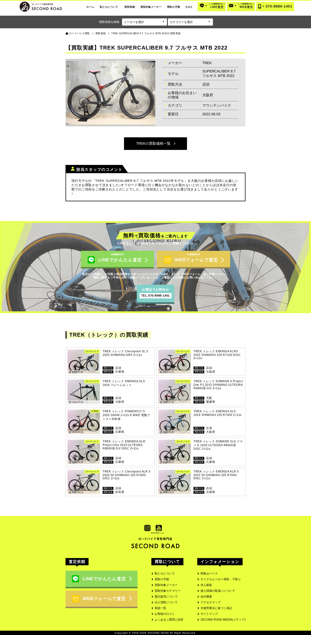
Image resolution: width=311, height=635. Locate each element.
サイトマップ (209, 613)
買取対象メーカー (151, 6)
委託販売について (166, 596)
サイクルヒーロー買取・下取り (220, 579)
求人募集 (206, 585)
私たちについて (109, 6)
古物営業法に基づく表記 (216, 608)
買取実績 (129, 6)
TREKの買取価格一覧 (153, 143)
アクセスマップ (210, 602)
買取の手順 (173, 6)
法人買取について (166, 602)
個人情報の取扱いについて (217, 590)
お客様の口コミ (165, 613)
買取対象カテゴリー (168, 590)
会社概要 (206, 596)
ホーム (90, 6)
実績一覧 (160, 608)
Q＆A (189, 6)
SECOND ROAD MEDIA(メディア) (222, 619)
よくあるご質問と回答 (169, 619)
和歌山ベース (209, 573)
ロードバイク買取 (79, 33)
